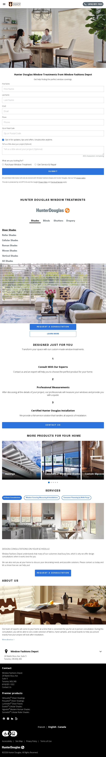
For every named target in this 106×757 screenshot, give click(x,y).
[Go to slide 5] (57, 482)
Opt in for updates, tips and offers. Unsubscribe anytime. (28, 139)
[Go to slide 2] (51, 482)
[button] (4, 4)
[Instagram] (8, 718)
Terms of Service (57, 182)
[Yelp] (16, 718)
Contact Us (53, 425)
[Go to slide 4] (55, 482)
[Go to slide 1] (49, 482)
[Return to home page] (16, 4)
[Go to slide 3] (53, 482)
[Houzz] (12, 718)
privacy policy (80, 178)
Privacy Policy (43, 182)
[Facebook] (4, 718)
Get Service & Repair (46, 164)
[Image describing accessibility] (9, 733)
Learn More (53, 334)
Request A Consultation (53, 327)
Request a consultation (53, 573)
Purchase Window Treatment (18, 164)
